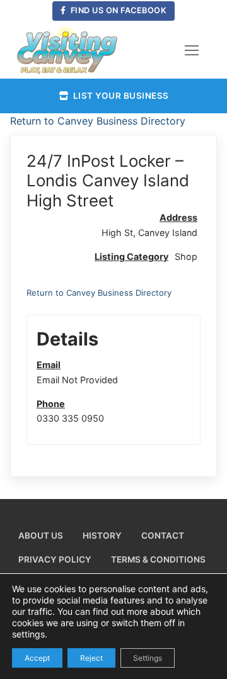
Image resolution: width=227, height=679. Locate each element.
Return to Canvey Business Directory (97, 121)
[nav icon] (192, 50)
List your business (120, 96)
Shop (186, 256)
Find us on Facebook (117, 10)
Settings (147, 657)
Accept (37, 657)
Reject (91, 657)
